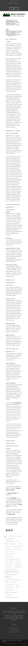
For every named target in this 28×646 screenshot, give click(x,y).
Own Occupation (9, 584)
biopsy (6, 543)
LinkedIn (12, 489)
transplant (7, 594)
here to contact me (12, 493)
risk (16, 584)
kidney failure (8, 564)
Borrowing (13, 543)
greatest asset (8, 556)
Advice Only (12, 536)
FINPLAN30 (13, 497)
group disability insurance (11, 559)
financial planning (9, 551)
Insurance (18, 561)
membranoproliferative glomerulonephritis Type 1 (11, 569)
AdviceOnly (19, 536)
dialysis (20, 543)
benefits (17, 541)
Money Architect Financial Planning (11, 575)
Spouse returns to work (11, 592)
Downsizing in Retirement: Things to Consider (14, 616)
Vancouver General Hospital (11, 597)
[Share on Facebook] (7, 530)
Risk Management (9, 587)
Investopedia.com (17, 402)
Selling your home (9, 589)
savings (17, 587)
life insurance (8, 566)
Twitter (7, 489)
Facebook (18, 488)
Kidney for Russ (11, 514)
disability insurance (17, 546)
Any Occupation (8, 541)
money (6, 571)
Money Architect (14, 571)
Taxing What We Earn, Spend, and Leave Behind (14, 615)
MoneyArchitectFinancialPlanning (13, 579)
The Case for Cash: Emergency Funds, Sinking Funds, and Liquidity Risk (14, 619)
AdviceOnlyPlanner (9, 538)
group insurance (9, 561)
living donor (18, 566)
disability (7, 546)
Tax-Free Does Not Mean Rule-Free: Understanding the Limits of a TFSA (14, 613)
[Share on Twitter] (9, 530)
